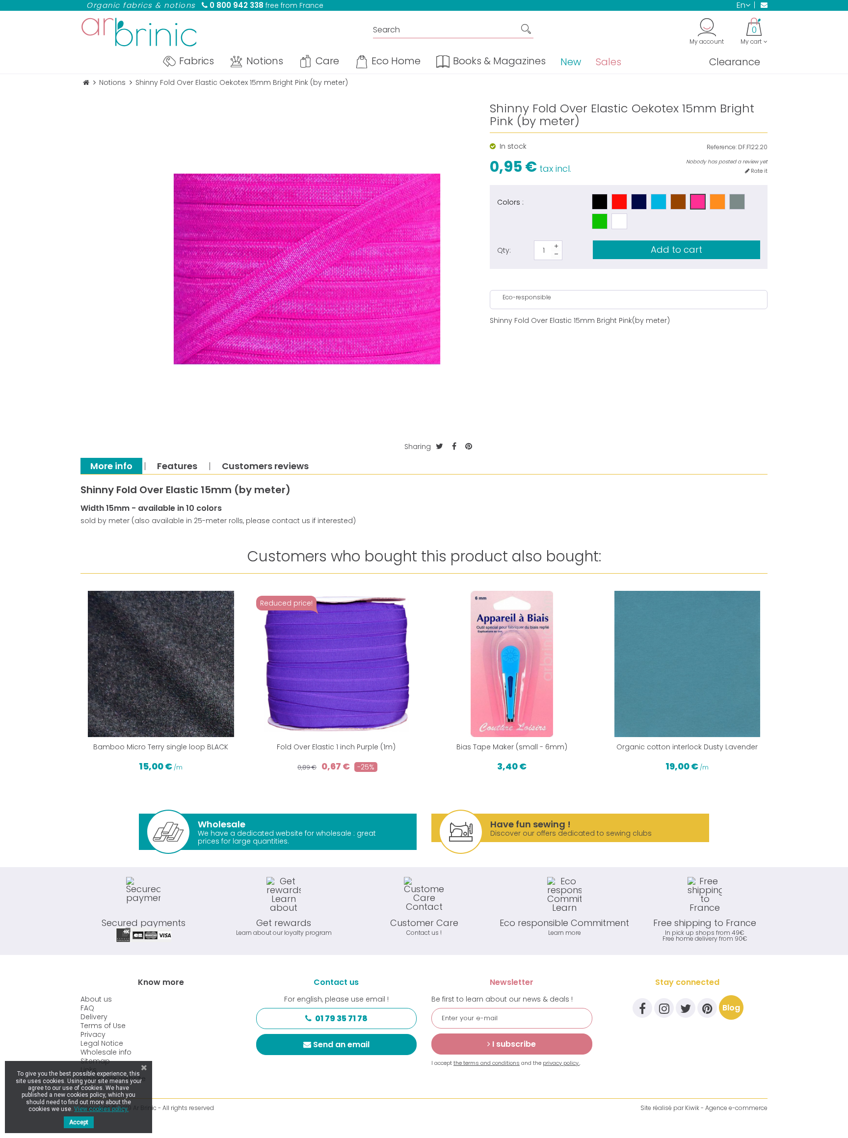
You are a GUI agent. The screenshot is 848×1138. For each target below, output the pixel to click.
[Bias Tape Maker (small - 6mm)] (512, 664)
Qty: (504, 250)
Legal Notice (101, 1043)
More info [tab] (111, 466)
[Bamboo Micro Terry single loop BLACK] (161, 664)
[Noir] (599, 201)
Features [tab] (177, 466)
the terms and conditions (486, 1063)
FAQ (87, 1008)
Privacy (93, 1034)
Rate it (758, 171)
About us (96, 999)
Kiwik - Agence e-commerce (726, 1108)
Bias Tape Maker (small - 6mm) (511, 747)
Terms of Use (103, 1026)
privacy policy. (561, 1063)
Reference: (722, 147)
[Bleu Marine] (639, 201)
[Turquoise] (658, 201)
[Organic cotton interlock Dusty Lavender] (687, 664)
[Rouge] (619, 201)
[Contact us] (761, 4)
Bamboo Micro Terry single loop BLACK (160, 747)
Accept (78, 1122)
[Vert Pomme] (599, 221)
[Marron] (678, 201)
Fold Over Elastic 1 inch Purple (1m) (336, 747)
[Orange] (717, 201)
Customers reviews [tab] (265, 466)
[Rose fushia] (698, 202)
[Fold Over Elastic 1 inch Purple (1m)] (337, 664)
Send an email (341, 1044)
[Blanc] (619, 221)
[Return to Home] (86, 82)
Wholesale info (106, 1052)
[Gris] (737, 201)
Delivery (93, 1017)
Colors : (510, 201)
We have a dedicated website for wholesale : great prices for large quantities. (287, 832)
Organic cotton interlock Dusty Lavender (687, 747)
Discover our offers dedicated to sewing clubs (571, 828)
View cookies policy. (101, 1109)
